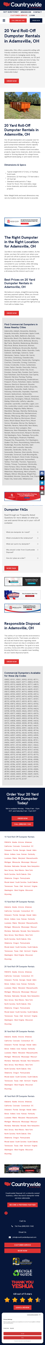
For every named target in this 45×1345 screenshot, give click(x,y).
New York (29, 870)
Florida (15, 850)
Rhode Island (9, 882)
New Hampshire (33, 866)
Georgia (22, 850)
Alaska (14, 842)
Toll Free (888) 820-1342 (24, 1226)
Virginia (34, 886)
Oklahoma (8, 878)
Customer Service (18, 15)
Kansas (24, 854)
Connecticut (25, 846)
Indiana (12, 854)
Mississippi (25, 862)
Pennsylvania (25, 878)
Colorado (16, 846)
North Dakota (21, 874)
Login (32, 15)
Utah (21, 886)
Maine (14, 858)
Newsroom (26, 12)
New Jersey (9, 870)
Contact (37, 12)
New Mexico (19, 870)
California (8, 846)
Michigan (7, 862)
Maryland (21, 858)
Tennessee (8, 886)
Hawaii (28, 850)
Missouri (33, 862)
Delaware (8, 850)
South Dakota (32, 882)
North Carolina (9, 874)
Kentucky (31, 854)
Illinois (6, 854)
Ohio (29, 874)
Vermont (27, 886)
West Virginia (19, 890)
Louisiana (7, 858)
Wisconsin (29, 890)
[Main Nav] (4, 20)
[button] (22, 532)
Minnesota (16, 862)
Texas (16, 886)
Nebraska (15, 866)
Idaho (34, 850)
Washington (8, 890)
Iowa (18, 854)
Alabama (7, 842)
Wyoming (7, 894)
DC (32, 846)
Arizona (21, 842)
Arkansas (28, 842)
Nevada (23, 866)
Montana (7, 866)
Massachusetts (32, 858)
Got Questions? (11, 12)
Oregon (16, 878)
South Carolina (20, 882)
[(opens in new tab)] (22, 222)
